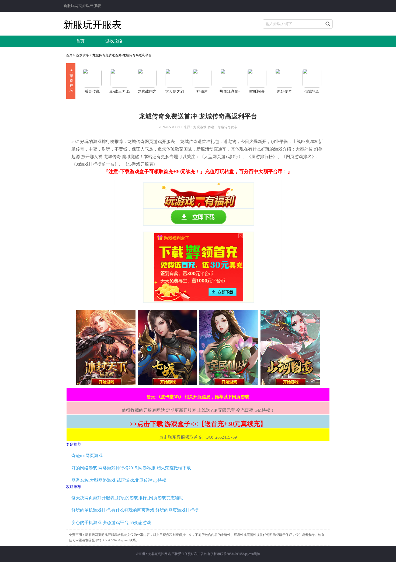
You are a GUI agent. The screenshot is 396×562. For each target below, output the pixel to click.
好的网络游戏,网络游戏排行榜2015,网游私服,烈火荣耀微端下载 (131, 468)
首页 (80, 41)
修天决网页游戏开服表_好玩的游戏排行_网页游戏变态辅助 (127, 497)
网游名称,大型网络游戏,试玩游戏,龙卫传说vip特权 (118, 480)
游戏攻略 (114, 41)
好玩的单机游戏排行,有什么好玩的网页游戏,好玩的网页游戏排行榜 (135, 510)
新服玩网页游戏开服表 (82, 6)
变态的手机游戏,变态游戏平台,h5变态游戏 (111, 522)
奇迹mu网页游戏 (87, 455)
